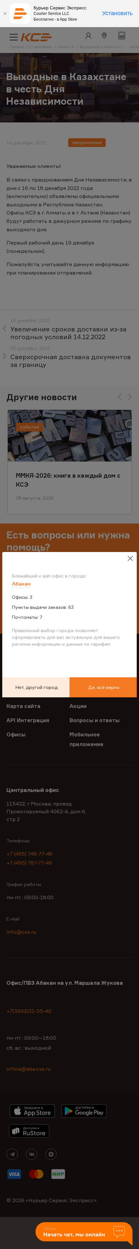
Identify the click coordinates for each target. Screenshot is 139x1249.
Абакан (21, 583)
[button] (84, 1234)
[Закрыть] (5, 14)
